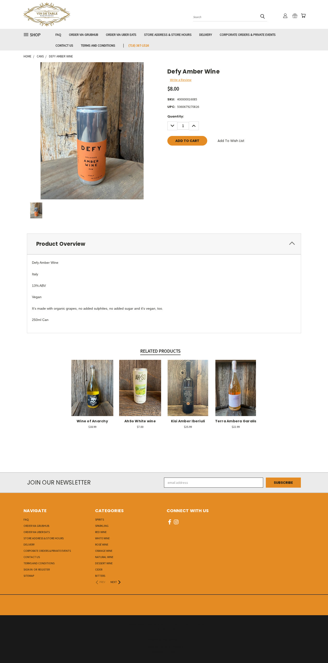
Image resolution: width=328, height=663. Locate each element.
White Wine (102, 538)
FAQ (58, 34)
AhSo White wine (140, 421)
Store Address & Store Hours (168, 34)
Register (44, 569)
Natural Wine (104, 557)
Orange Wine (103, 550)
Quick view (92, 383)
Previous (315, 648)
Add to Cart (92, 392)
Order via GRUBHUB (83, 34)
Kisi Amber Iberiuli (188, 421)
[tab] (164, 243)
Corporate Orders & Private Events (248, 34)
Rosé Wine (101, 544)
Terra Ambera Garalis (235, 421)
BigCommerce (171, 639)
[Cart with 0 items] (303, 15)
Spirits (99, 519)
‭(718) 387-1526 (138, 45)
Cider (98, 569)
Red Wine (101, 532)
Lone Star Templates (170, 646)
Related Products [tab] (160, 351)
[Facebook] (171, 154)
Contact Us (64, 45)
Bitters (100, 575)
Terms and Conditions (98, 45)
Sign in (28, 569)
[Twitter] (194, 154)
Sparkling (102, 526)
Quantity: (175, 116)
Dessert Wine (104, 563)
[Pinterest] (202, 154)
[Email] (178, 154)
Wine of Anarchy (92, 421)
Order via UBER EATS (121, 34)
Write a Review (180, 80)
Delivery (205, 34)
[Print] (186, 154)
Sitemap (29, 575)
